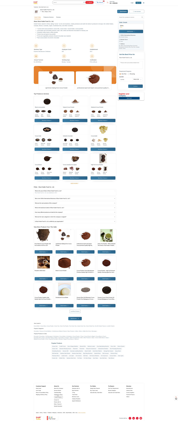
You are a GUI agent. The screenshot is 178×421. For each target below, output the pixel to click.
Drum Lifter (113, 346)
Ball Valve (85, 355)
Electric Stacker (121, 346)
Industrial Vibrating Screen (65, 348)
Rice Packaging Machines (115, 348)
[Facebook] (130, 418)
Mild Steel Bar (55, 353)
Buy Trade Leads (94, 390)
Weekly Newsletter (58, 406)
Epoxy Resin (118, 351)
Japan (37, 412)
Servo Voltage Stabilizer (73, 346)
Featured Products (130, 394)
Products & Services (49, 17)
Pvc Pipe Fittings (87, 358)
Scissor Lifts (55, 348)
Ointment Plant (114, 353)
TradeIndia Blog (57, 392)
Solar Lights (120, 355)
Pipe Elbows (111, 358)
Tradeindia (36, 7)
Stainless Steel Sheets (65, 353)
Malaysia (54, 412)
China (41, 412)
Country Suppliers (130, 392)
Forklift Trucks (62, 346)
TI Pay (73, 392)
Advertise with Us (76, 388)
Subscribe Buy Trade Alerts (96, 392)
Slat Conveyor (105, 353)
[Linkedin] (133, 418)
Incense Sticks (113, 355)
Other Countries (81, 412)
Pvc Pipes (80, 358)
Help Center (38, 388)
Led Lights (71, 355)
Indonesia (59, 412)
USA (73, 412)
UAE (64, 412)
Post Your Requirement (113, 388)
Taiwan (44, 412)
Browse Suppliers (112, 390)
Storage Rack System (108, 351)
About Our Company (58, 388)
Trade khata (74, 394)
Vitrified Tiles (62, 358)
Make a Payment (57, 404)
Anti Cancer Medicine (94, 355)
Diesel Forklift (88, 351)
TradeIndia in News (58, 394)
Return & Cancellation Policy (42, 392)
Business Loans (75, 396)
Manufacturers (129, 388)
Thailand (49, 412)
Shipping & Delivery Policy (41, 394)
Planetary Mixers (56, 355)
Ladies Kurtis (64, 355)
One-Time (124, 74)
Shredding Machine (56, 351)
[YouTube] (140, 418)
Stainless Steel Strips (76, 353)
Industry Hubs (129, 390)
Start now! (129, 98)
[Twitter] (137, 418)
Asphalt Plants (97, 353)
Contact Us (56, 399)
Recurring (132, 74)
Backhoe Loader (91, 346)
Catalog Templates (76, 398)
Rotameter (75, 348)
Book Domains (75, 390)
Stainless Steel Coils (71, 358)
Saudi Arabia (68, 412)
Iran (76, 412)
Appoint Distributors (76, 400)
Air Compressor (104, 355)
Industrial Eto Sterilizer (103, 348)
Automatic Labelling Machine (76, 351)
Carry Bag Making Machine (103, 346)
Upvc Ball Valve (103, 358)
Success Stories (57, 390)
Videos (127, 396)
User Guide (38, 390)
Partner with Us (57, 402)
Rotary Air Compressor (91, 348)
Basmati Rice (83, 346)
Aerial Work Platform (97, 351)
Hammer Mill (65, 351)
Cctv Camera (78, 355)
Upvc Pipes (95, 358)
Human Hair (55, 346)
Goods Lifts (54, 358)
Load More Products (75, 311)
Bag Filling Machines (87, 353)
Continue (135, 86)
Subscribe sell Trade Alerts (114, 392)
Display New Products (95, 388)
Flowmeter (82, 348)
